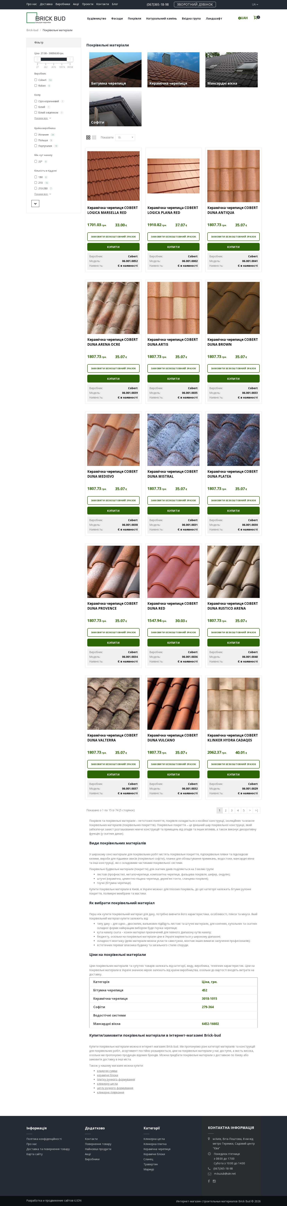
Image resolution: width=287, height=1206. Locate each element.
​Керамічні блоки (154, 1154)
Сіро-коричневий (50, 101)
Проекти (87, 4)
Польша (45, 140)
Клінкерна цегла (154, 1139)
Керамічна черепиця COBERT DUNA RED (172, 606)
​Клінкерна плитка (155, 1144)
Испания (46, 134)
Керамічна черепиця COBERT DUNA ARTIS (172, 342)
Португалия (47, 146)
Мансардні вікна (222, 83)
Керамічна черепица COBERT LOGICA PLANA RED (172, 210)
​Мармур (149, 1169)
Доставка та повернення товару (48, 1149)
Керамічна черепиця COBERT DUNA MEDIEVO (112, 474)
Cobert (45, 80)
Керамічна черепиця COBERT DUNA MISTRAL (172, 474)
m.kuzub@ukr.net (225, 1173)
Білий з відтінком (50, 112)
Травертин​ (151, 1164)
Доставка (46, 4)
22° (42, 161)
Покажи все (41, 118)
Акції (76, 4)
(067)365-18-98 (158, 4)
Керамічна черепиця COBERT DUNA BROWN (232, 342)
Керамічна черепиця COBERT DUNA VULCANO (172, 737)
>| (256, 810)
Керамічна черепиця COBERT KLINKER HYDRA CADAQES (232, 737)
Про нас (31, 4)
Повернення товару (98, 1144)
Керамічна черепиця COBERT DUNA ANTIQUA (232, 210)
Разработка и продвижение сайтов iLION (53, 1200)
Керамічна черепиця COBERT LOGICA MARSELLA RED (112, 210)
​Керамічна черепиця (157, 1149)
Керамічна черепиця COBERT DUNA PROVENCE (112, 606)
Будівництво (96, 18)
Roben (44, 85)
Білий (43, 107)
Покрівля (134, 18)
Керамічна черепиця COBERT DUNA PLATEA (232, 474)
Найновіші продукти (98, 1149)
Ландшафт (214, 18)
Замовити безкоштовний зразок (113, 236)
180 (42, 177)
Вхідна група (191, 18)
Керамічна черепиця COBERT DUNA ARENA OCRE (112, 342)
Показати (107, 137)
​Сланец (148, 1159)
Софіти (97, 122)
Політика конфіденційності (44, 1139)
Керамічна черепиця (168, 83)
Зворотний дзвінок (195, 4)
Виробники (62, 4)
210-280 (45, 188)
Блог (115, 4)
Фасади (117, 18)
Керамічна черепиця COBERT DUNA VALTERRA (112, 737)
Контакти (102, 4)
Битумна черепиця (108, 83)
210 (43, 182)
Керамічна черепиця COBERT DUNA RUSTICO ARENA (232, 606)
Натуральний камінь (161, 18)
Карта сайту (34, 1154)
